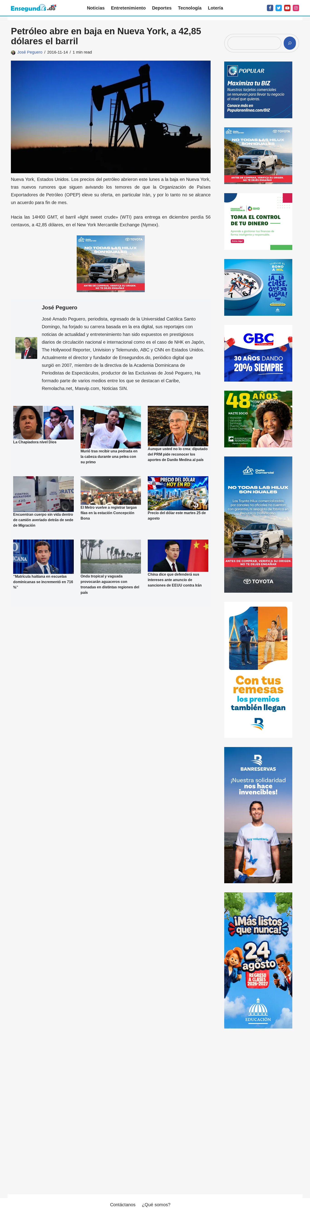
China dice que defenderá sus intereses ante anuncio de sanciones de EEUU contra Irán (175, 579)
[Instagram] (296, 8)
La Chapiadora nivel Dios (35, 442)
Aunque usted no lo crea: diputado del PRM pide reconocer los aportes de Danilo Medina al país (178, 454)
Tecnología (190, 7)
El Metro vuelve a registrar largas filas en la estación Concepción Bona (109, 512)
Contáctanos (122, 1204)
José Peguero (29, 52)
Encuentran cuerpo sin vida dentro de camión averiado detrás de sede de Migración (43, 520)
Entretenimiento (128, 7)
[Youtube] (287, 8)
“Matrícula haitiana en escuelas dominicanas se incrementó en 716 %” (43, 581)
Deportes (162, 7)
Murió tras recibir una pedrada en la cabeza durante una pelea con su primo (109, 456)
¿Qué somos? (156, 1204)
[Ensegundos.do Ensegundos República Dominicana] (33, 8)
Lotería (215, 7)
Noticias (96, 7)
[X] (279, 8)
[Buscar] (290, 43)
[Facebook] (270, 8)
